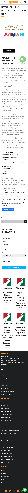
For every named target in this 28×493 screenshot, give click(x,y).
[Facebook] (6, 491)
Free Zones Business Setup (8, 441)
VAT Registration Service (7, 453)
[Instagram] (14, 491)
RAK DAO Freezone (6, 411)
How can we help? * (7, 259)
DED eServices (5, 476)
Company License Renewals (8, 391)
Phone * (4, 247)
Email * (4, 241)
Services (3, 473)
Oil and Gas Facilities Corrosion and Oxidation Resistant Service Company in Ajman (14, 192)
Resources (4, 483)
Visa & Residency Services (7, 421)
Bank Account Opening (7, 382)
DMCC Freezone (5, 405)
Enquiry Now (9, 50)
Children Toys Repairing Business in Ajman (15, 199)
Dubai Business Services (13, 79)
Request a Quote (8, 209)
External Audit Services (7, 459)
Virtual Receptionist (6, 417)
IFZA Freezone (5, 402)
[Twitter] (10, 491)
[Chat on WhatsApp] (25, 490)
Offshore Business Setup (7, 447)
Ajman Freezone (5, 408)
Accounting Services (6, 450)
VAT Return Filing (5, 463)
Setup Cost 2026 (5, 486)
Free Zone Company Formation (8, 427)
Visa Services (4, 385)
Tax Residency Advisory (7, 414)
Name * (4, 236)
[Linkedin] (22, 491)
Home (2, 470)
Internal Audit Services (6, 456)
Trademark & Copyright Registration (10, 430)
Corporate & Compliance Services (9, 433)
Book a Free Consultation (14, 267)
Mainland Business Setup (7, 444)
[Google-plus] (18, 491)
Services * (4, 253)
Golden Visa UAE (5, 424)
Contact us (4, 480)
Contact (20, 184)
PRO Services (4, 388)
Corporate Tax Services (7, 379)
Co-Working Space (6, 394)
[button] (25, 2)
